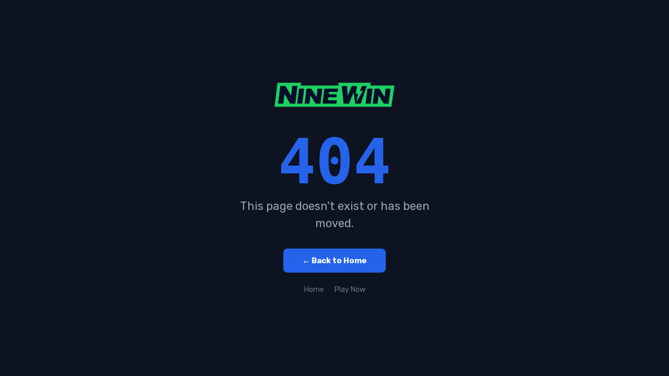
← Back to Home (334, 260)
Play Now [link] (349, 289)
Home (314, 289)
